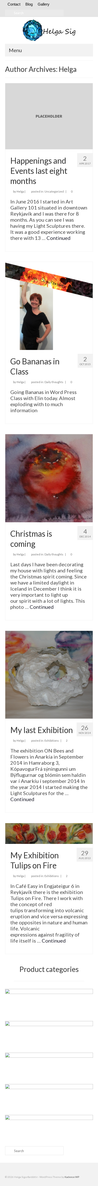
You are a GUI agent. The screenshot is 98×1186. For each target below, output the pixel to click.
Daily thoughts (53, 382)
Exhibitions (51, 740)
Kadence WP (72, 1176)
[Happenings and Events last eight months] (49, 116)
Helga (20, 191)
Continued (58, 238)
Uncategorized (54, 191)
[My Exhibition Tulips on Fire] (49, 833)
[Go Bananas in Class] (49, 305)
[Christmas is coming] (49, 477)
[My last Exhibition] (49, 674)
